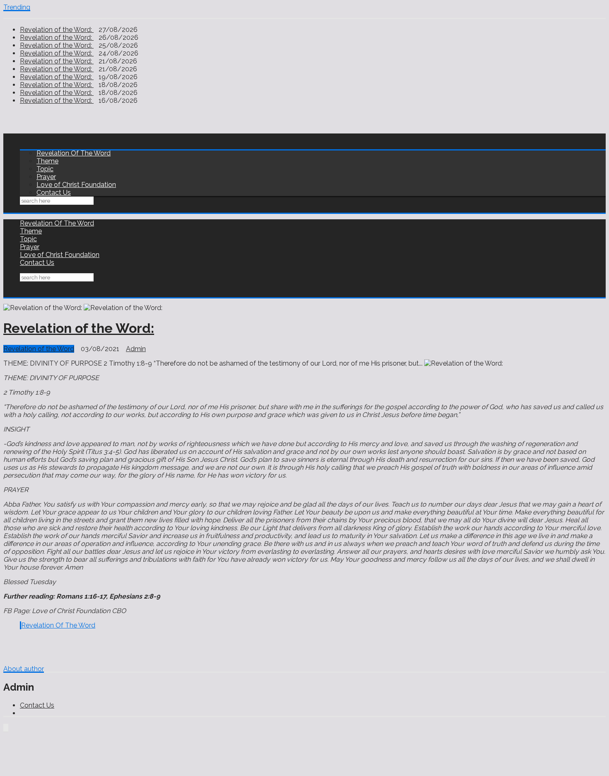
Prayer (46, 177)
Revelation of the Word (38, 349)
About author (23, 669)
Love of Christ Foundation (76, 185)
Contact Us (53, 192)
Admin (136, 349)
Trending (16, 7)
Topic (44, 169)
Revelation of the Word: (57, 30)
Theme (47, 161)
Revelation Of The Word (73, 153)
